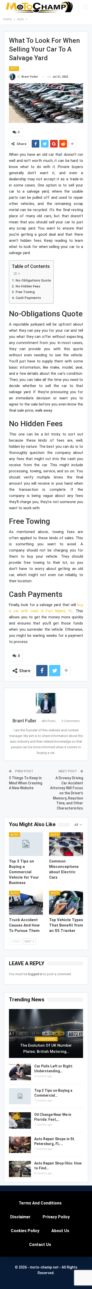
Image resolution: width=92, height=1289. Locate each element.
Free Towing (25, 292)
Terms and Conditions (40, 1203)
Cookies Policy (25, 1230)
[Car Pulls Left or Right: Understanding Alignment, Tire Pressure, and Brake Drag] (20, 1072)
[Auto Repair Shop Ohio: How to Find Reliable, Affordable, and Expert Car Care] (20, 1169)
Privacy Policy (56, 1216)
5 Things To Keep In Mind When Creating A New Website (25, 783)
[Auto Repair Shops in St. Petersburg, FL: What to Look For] (20, 1145)
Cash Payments (28, 298)
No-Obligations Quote (33, 280)
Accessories (46, 1039)
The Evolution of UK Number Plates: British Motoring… (46, 1048)
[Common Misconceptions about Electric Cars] (66, 844)
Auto (13, 68)
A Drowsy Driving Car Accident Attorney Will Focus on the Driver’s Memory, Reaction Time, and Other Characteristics (66, 793)
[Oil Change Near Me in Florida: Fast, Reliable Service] (20, 1120)
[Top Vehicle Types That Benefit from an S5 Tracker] (66, 902)
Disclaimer (20, 1216)
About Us (60, 1230)
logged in (35, 974)
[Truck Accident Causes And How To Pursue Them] (26, 902)
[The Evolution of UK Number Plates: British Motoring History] (46, 1033)
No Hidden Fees (28, 286)
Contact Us (40, 1244)
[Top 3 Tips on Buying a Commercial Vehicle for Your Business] (26, 844)
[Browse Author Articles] (46, 703)
